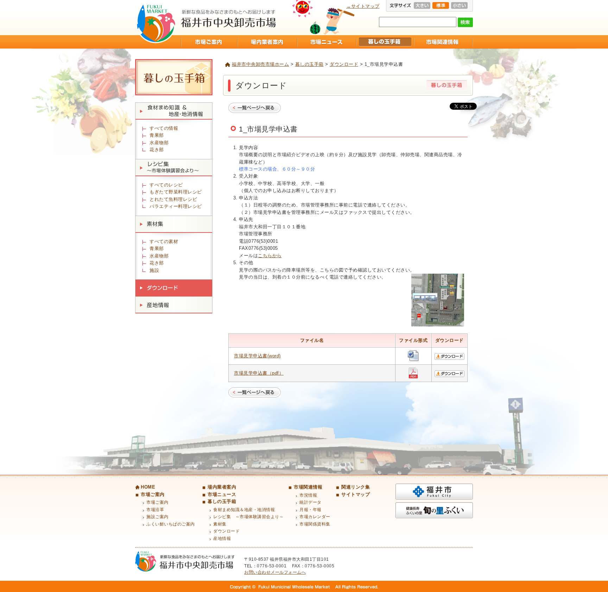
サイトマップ (355, 494)
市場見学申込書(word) (257, 355)
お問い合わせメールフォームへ (275, 572)
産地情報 (173, 305)
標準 (440, 5)
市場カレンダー (314, 517)
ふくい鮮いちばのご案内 (170, 524)
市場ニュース (326, 42)
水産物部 (159, 142)
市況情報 (308, 495)
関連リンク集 (355, 487)
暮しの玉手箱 (384, 42)
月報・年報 (310, 510)
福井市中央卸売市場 (156, 23)
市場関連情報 (443, 42)
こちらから (270, 255)
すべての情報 (164, 128)
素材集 (173, 224)
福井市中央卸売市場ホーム (260, 64)
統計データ (310, 502)
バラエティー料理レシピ (176, 206)
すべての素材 (164, 241)
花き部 (157, 149)
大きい (422, 5)
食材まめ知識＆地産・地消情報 (173, 111)
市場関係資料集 (314, 524)
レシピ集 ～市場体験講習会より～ (173, 167)
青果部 (157, 135)
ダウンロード (344, 64)
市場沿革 (155, 510)
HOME (148, 487)
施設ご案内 (157, 517)
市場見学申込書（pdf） (259, 373)
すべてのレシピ (166, 184)
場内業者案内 (267, 42)
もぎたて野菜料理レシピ (176, 192)
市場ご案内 (209, 42)
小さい (459, 5)
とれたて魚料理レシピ (173, 199)
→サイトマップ (363, 6)
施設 (154, 270)
